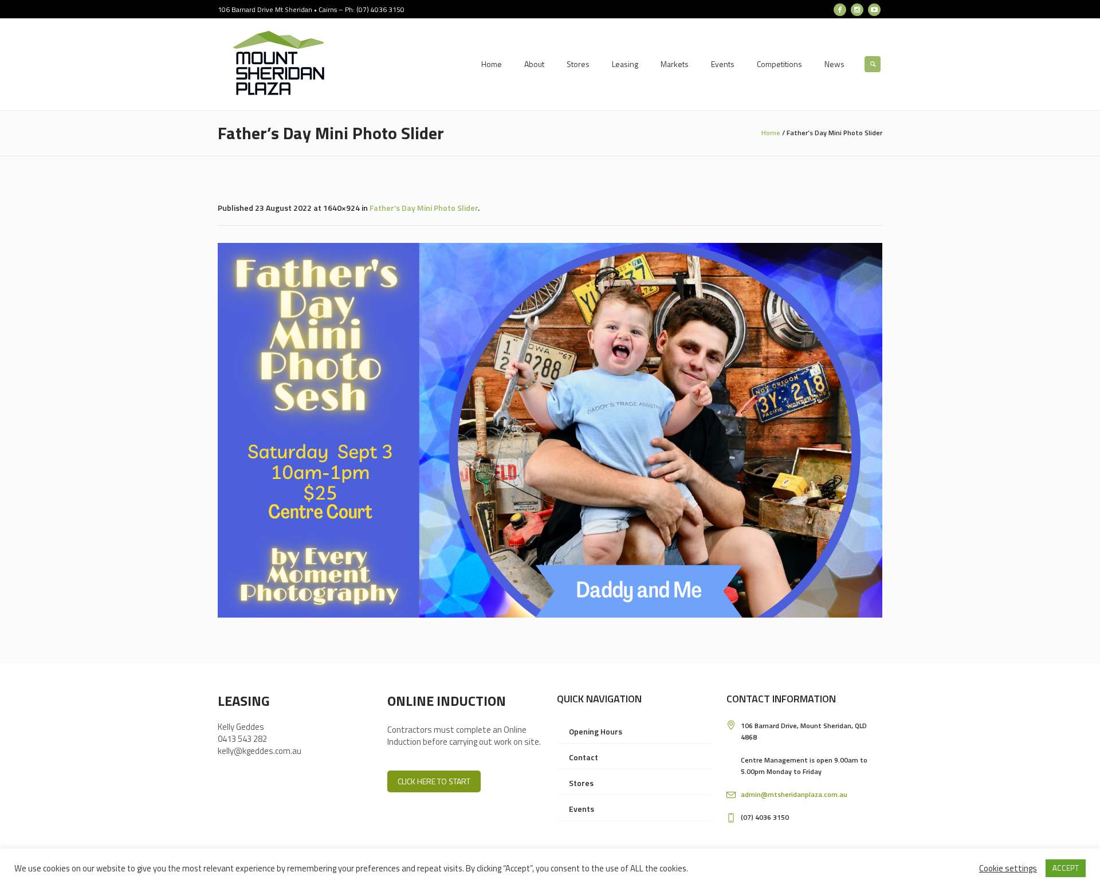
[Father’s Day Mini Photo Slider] (550, 430)
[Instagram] (857, 9)
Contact (583, 757)
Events (581, 809)
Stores (581, 783)
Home (770, 132)
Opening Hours (595, 731)
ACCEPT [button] (1065, 868)
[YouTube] (874, 9)
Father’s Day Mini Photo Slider (424, 208)
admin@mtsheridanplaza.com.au (794, 794)
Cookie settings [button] (1008, 868)
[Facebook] (840, 9)
